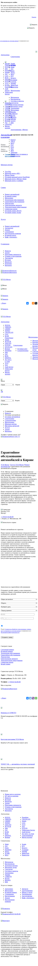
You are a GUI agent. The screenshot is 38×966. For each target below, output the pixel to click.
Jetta (6, 69)
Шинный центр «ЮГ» (12, 173)
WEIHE (13, 83)
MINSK (13, 119)
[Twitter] (36, 303)
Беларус (13, 78)
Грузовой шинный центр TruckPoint (17, 177)
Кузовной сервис (11, 196)
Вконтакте (13, 689)
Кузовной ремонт (7, 651)
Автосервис (9, 889)
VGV (7, 83)
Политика (8, 263)
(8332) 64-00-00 (15, 914)
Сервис (3, 187)
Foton (12, 71)
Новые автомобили (5, 145)
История (8, 260)
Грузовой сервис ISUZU (13, 211)
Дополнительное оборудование (16, 207)
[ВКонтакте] (27, 303)
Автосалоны (5, 55)
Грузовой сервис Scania (13, 212)
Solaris (7, 72)
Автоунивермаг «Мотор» (19, 129)
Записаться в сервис (9, 522)
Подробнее (24, 11)
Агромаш (14, 80)
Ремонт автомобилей (12, 194)
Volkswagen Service (9, 93)
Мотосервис (15, 110)
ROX (6, 78)
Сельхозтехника (22, 350)
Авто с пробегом (4, 150)
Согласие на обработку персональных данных (18, 629)
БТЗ (12, 76)
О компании (5, 244)
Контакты (8, 265)
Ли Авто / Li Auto (8, 360)
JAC (6, 74)
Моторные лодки (16, 106)
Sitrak (12, 67)
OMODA (8, 112)
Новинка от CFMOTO (8, 713)
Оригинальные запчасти (13, 205)
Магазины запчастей (12, 426)
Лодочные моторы (17, 104)
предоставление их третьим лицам (10, 631)
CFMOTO (14, 114)
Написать (13, 270)
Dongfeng (8, 70)
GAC (6, 76)
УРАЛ (13, 141)
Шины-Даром (9, 175)
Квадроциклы (15, 99)
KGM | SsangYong (8, 86)
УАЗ (12, 149)
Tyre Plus (8, 171)
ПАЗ (12, 147)
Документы (9, 258)
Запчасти (25, 889)
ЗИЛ (12, 150)
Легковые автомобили (12, 415)
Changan (8, 106)
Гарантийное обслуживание (14, 201)
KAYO (13, 121)
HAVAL (7, 67)
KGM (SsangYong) (9, 337)
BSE (12, 123)
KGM (7, 832)
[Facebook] (30, 303)
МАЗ (12, 74)
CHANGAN (9, 332)
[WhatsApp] (36, 698)
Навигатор (14, 87)
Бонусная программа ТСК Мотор (12, 739)
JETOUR (8, 113)
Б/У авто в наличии (11, 796)
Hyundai (7, 119)
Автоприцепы (27, 894)
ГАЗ (12, 145)
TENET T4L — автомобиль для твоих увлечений (18, 764)
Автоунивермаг (27, 890)
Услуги (3, 219)
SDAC (13, 72)
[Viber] (33, 698)
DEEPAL (8, 79)
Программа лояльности (13, 254)
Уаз (6, 122)
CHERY (7, 108)
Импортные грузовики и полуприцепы (19, 155)
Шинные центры (7, 165)
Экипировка (15, 108)
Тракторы (14, 152)
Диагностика (9, 203)
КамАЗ (13, 140)
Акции (7, 253)
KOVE (13, 115)
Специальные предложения (10, 155)
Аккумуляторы (27, 896)
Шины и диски (27, 892)
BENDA (13, 117)
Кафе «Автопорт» (11, 237)
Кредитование (10, 896)
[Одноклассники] (33, 303)
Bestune (7, 121)
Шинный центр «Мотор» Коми (15, 179)
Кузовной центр (10, 235)
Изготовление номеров (13, 233)
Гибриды (8, 104)
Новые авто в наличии (13, 794)
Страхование (9, 232)
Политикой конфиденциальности (10, 632)
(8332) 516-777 (15, 436)
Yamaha (13, 112)
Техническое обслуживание (14, 200)
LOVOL (13, 81)
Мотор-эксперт (7, 127)
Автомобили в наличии (6, 136)
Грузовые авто (22, 349)
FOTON (7, 81)
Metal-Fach (14, 85)
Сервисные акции (11, 209)
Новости (8, 251)
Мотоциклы (15, 97)
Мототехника (15, 90)
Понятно (34, 17)
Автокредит (9, 228)
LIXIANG (8, 124)
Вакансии (8, 262)
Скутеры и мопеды (17, 101)
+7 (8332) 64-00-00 (7, 517)
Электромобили (10, 65)
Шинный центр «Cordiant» (14, 181)
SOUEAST (8, 117)
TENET (7, 110)
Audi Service (7, 89)
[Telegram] (30, 698)
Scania (13, 63)
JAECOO (8, 115)
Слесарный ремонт (7, 649)
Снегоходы (14, 103)
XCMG (13, 65)
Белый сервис (5, 664)
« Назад (3, 303)
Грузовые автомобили (12, 417)
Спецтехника (15, 56)
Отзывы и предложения (13, 256)
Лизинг (7, 230)
